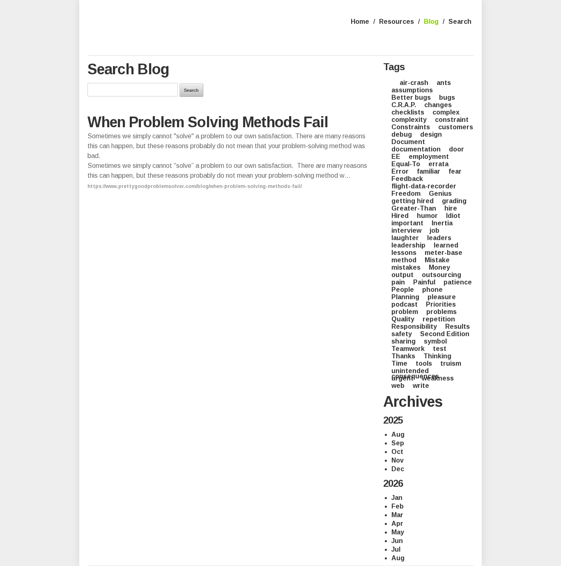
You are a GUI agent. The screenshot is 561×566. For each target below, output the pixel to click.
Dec (397, 469)
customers (455, 127)
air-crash (414, 82)
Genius (440, 193)
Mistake (437, 260)
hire (450, 208)
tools (424, 363)
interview (406, 230)
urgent (402, 378)
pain (398, 282)
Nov (397, 460)
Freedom (406, 193)
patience (458, 282)
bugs (447, 97)
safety (401, 334)
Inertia (442, 223)
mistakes (406, 267)
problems (441, 311)
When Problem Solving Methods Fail (207, 122)
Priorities (441, 304)
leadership (408, 245)
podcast (404, 304)
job (434, 230)
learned (446, 245)
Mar (397, 515)
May (397, 532)
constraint (452, 119)
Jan (396, 498)
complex (446, 112)
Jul (395, 549)
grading (454, 201)
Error (400, 171)
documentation (416, 149)
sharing (403, 341)
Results (457, 326)
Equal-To (405, 164)
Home (360, 21)
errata (438, 164)
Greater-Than (413, 208)
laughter (405, 238)
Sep (397, 443)
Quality (402, 319)
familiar (428, 171)
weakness (438, 378)
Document (408, 141)
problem (404, 311)
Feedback (407, 178)
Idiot (453, 215)
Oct (397, 452)
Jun (397, 541)
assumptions (412, 90)
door (456, 149)
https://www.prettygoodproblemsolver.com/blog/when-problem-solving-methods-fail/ (194, 186)
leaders (439, 238)
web (398, 385)
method (403, 260)
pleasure (442, 297)
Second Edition (444, 334)
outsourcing (441, 274)
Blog (431, 21)
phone (432, 289)
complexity (409, 119)
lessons (403, 252)
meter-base (443, 252)
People (402, 289)
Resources (396, 21)
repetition (439, 319)
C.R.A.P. (403, 105)
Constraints (410, 127)
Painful (424, 282)
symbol (435, 341)
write (421, 385)
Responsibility (414, 326)
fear (455, 171)
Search (459, 21)
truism (450, 363)
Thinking (437, 356)
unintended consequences (415, 373)
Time (399, 363)
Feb (397, 506)
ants (444, 82)
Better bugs (411, 97)
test (439, 348)
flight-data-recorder (423, 186)
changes (438, 105)
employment (429, 156)
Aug (398, 434)
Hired (400, 215)
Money (439, 267)
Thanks (403, 356)
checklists (407, 112)
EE (395, 156)
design (431, 134)
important (407, 223)
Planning (405, 297)
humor (427, 215)
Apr (397, 523)
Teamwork (408, 348)
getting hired (412, 201)
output (402, 274)
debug (401, 134)
